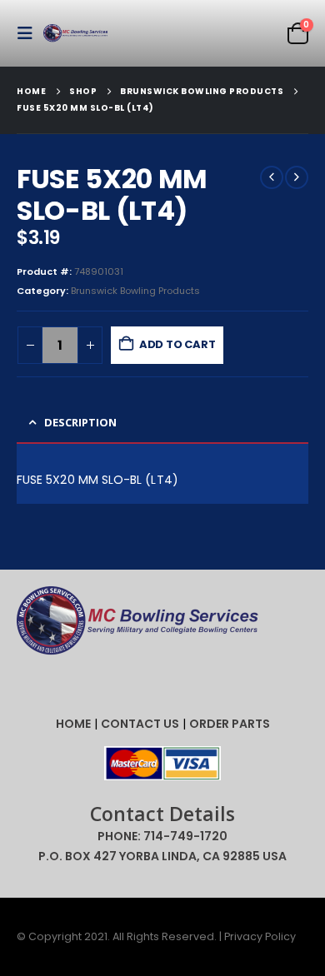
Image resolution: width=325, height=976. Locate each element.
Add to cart (177, 344)
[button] (30, 33)
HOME (73, 723)
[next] (296, 177)
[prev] (271, 177)
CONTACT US (140, 723)
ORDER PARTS (229, 723)
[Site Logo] (76, 33)
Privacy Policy (260, 936)
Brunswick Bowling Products (135, 290)
